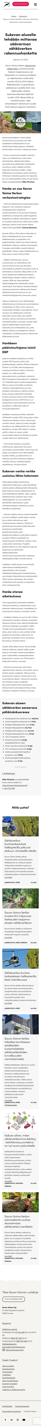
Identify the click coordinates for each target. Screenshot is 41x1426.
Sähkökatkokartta (9, 1344)
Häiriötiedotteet (8, 1378)
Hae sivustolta (8, 1366)
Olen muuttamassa (10, 1380)
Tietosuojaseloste (22, 1406)
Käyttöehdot (7, 1406)
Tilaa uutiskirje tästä (14, 1299)
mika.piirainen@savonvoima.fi (14, 785)
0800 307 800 (21, 1341)
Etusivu (13, 16)
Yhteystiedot (7, 1372)
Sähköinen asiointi (20, 4)
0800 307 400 (16, 1338)
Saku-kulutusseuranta (15, 1350)
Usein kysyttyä (8, 1386)
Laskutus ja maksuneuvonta (13, 1389)
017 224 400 (19, 1332)
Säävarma (23, 16)
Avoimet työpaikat (9, 1383)
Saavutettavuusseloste (11, 1411)
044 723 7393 (9, 788)
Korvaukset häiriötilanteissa (13, 1347)
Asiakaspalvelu (8, 1369)
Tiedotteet (6, 1375)
